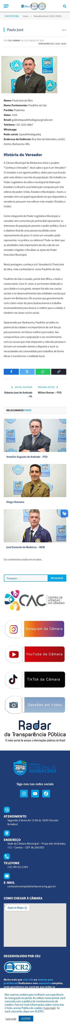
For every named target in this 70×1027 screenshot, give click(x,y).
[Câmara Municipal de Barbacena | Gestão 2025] (34, 6)
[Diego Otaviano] (35, 480)
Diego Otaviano (15, 502)
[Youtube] (35, 793)
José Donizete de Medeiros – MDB (25, 547)
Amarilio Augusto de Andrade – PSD (27, 456)
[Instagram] (24, 793)
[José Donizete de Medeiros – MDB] (35, 525)
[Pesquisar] (64, 6)
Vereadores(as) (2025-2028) (52, 43)
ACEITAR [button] (26, 1018)
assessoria (44, 983)
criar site (28, 979)
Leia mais (49, 1008)
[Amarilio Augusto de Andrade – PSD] (35, 435)
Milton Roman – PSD (50, 392)
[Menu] (6, 6)
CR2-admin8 (14, 40)
